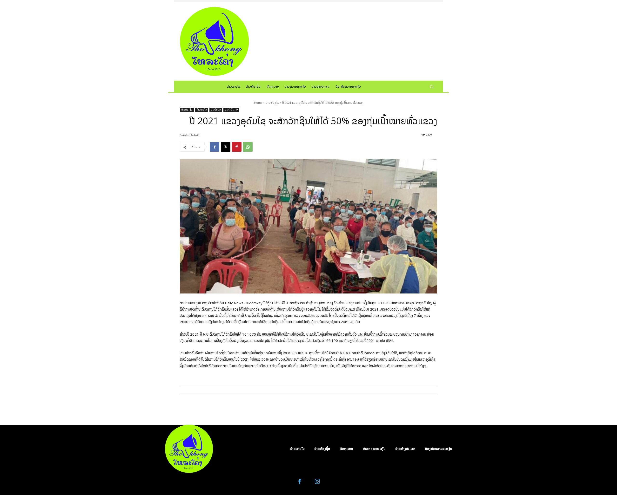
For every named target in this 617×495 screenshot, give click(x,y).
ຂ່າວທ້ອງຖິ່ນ (272, 103)
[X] (225, 147)
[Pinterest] (236, 147)
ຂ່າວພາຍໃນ (201, 109)
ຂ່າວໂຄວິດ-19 (231, 109)
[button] (431, 86)
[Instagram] (317, 481)
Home (258, 103)
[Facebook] (214, 147)
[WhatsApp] (248, 147)
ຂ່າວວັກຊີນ (216, 109)
